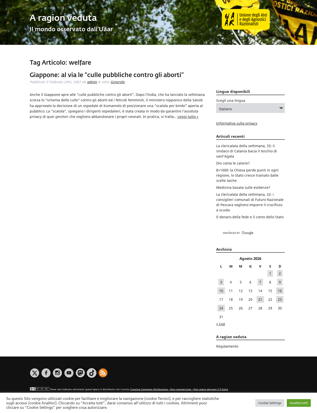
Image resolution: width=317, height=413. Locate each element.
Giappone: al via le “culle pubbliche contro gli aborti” (107, 75)
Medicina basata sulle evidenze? (243, 187)
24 (221, 308)
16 (280, 290)
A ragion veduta (63, 18)
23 (280, 299)
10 (221, 290)
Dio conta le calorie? (233, 163)
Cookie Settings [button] (269, 403)
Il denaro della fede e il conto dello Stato (250, 217)
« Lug (220, 323)
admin (92, 82)
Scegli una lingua (230, 100)
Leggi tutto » (188, 116)
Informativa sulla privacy (236, 123)
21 (260, 299)
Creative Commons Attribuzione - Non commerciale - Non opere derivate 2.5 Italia (179, 389)
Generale (118, 82)
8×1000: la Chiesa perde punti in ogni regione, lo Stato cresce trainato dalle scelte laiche (247, 175)
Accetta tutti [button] (299, 403)
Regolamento (227, 346)
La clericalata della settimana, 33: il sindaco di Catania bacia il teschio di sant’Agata (246, 151)
